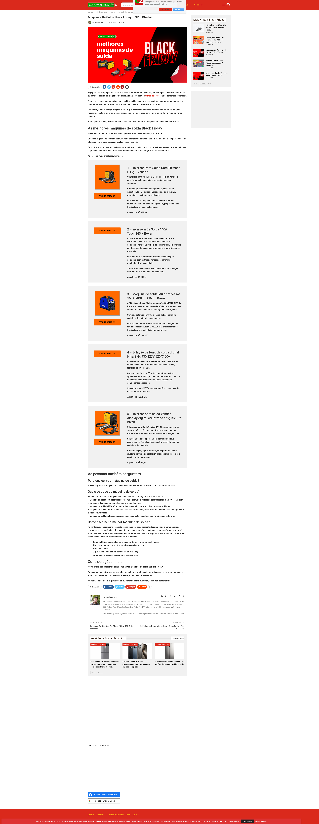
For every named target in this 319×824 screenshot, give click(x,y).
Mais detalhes (261, 821)
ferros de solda (152, 96)
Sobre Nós (101, 815)
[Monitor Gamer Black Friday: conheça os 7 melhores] (198, 63)
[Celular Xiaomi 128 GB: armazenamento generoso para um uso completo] (137, 651)
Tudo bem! (247, 821)
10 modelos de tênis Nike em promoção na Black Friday (216, 27)
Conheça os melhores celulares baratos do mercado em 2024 (215, 39)
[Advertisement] (137, 710)
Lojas (188, 5)
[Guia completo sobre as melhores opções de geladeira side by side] (169, 651)
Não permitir (165, 14)
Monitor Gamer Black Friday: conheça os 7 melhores (214, 63)
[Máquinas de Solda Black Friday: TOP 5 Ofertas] (198, 53)
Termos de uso (132, 815)
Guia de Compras (98, 644)
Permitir (178, 14)
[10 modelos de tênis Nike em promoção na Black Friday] (198, 28)
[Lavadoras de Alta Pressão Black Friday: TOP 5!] (198, 76)
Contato (91, 815)
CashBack (198, 5)
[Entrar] (228, 5)
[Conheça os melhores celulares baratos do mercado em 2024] (198, 40)
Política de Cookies (116, 815)
